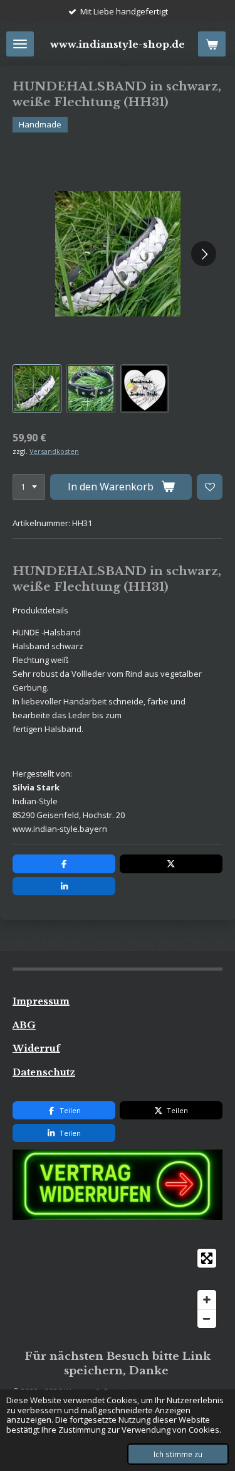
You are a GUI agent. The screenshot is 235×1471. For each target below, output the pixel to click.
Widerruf (36, 1048)
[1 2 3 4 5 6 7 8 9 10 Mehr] (29, 487)
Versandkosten (54, 451)
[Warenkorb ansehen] (212, 44)
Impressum (41, 1001)
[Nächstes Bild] (203, 253)
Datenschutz (44, 1072)
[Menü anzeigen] (20, 44)
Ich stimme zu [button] (178, 1454)
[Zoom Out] (206, 1318)
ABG (24, 1025)
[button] (37, 388)
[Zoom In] (206, 1299)
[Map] (117, 1288)
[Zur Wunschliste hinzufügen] (209, 487)
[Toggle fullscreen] (206, 1258)
